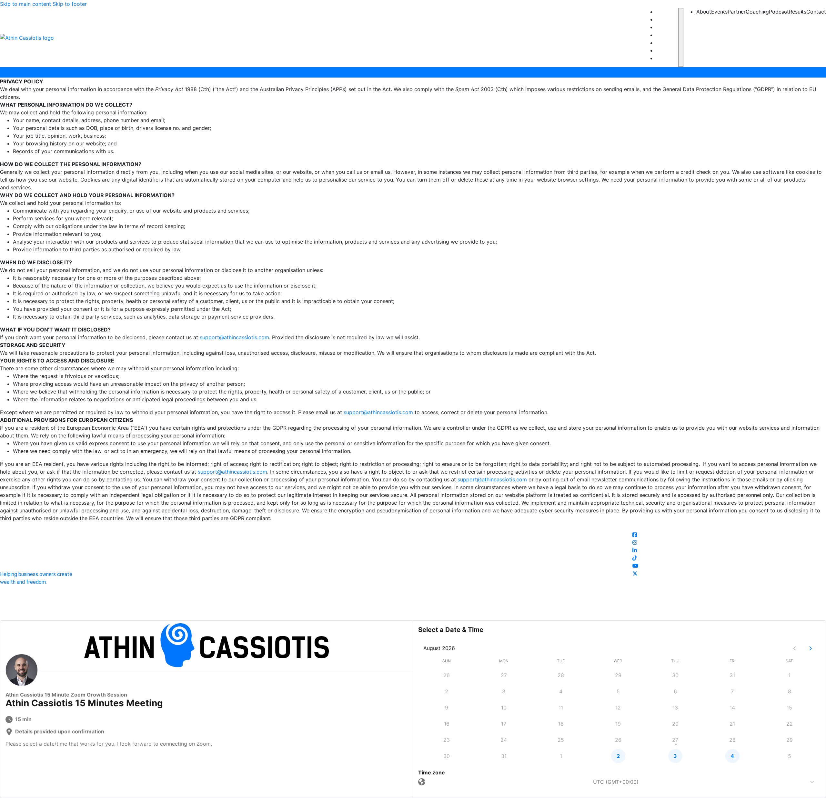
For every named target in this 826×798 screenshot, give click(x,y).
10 (504, 707)
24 (503, 740)
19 (618, 723)
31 (732, 675)
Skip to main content (25, 4)
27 (504, 675)
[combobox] (429, 782)
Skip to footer (70, 4)
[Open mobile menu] (680, 37)
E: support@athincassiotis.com (463, 526)
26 (446, 675)
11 (561, 707)
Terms (424, 608)
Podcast (666, 43)
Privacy (403, 608)
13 (675, 707)
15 (789, 707)
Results (665, 50)
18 (561, 723)
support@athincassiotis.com (234, 337)
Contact (666, 58)
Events (664, 19)
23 (446, 740)
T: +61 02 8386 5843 (452, 533)
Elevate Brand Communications (452, 616)
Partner (666, 27)
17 (503, 723)
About (663, 12)
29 (618, 675)
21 (732, 723)
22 (789, 723)
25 (561, 740)
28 (561, 675)
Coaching (667, 35)
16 (446, 723)
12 (618, 707)
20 (675, 723)
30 (675, 675)
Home (405, 526)
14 (732, 707)
